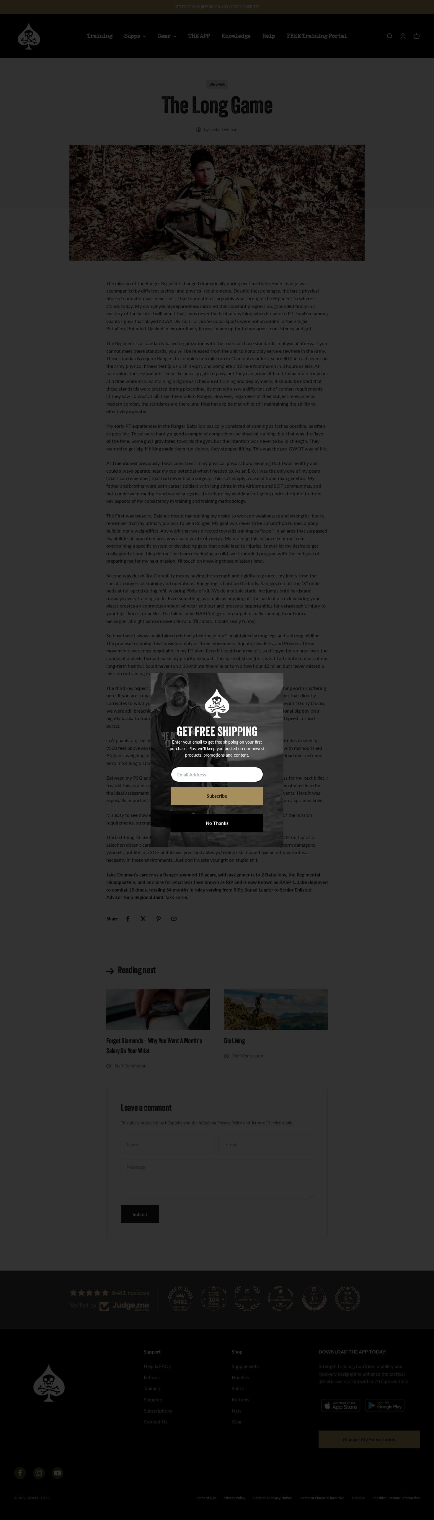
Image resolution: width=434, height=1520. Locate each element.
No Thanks (217, 823)
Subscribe (217, 796)
